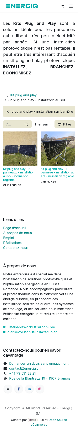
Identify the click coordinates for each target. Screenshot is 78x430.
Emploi (8, 238)
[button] (43, 124)
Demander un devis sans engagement (38, 363)
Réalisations (12, 243)
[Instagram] (40, 389)
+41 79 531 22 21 (22, 373)
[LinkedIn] (29, 389)
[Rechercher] (26, 124)
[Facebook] (19, 389)
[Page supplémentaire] (8, 389)
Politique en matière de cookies (39, 418)
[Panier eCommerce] (62, 6)
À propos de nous (17, 233)
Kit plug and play (23, 95)
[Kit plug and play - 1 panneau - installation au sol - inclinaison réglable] (58, 148)
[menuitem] (39, 111)
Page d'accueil (14, 228)
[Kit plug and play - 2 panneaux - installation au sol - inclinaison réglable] (20, 148)
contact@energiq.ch (25, 368)
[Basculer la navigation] (71, 6)
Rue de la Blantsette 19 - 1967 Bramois (40, 378)
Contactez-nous (15, 248)
